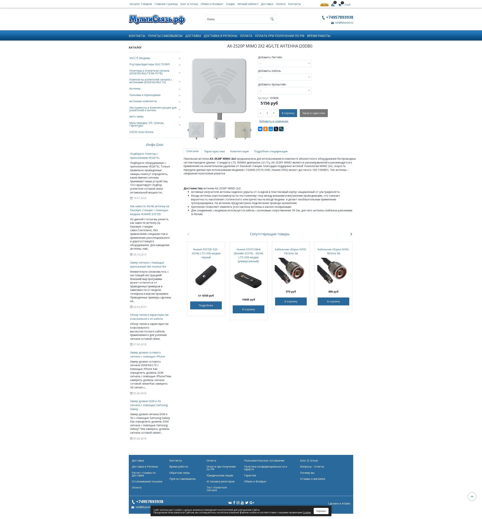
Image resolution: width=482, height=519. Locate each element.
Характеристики (214, 151)
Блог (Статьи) (189, 4)
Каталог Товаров (141, 4)
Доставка (267, 4)
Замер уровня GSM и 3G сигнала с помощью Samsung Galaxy (149, 405)
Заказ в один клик (313, 113)
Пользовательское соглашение (264, 460)
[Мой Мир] (270, 129)
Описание (192, 151)
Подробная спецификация (271, 151)
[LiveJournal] (281, 129)
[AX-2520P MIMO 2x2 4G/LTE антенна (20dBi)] (219, 86)
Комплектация (239, 151)
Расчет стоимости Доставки (144, 474)
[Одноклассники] (265, 129)
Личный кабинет (247, 4)
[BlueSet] (157, 18)
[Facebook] (234, 502)
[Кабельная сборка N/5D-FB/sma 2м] (291, 271)
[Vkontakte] (230, 502)
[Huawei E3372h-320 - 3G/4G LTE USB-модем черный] (206, 275)
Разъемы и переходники (144, 95)
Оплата (280, 4)
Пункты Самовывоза (165, 36)
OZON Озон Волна (141, 132)
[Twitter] (246, 502)
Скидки (230, 4)
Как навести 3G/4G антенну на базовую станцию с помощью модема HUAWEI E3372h (149, 210)
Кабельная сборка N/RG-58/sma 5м (333, 251)
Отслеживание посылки (147, 481)
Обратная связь (179, 473)
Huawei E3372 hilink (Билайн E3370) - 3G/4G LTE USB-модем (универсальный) (248, 255)
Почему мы (307, 473)
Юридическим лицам (220, 475)
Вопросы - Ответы (312, 466)
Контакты (294, 4)
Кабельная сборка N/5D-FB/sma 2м (291, 251)
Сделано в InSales (339, 503)
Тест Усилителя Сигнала (217, 489)
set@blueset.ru (343, 22)
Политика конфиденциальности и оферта (265, 468)
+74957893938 (339, 17)
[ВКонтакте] (260, 129)
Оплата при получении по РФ (279, 36)
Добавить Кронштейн (272, 84)
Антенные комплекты (143, 101)
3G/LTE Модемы (139, 58)
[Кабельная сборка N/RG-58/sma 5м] (333, 271)
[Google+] (252, 502)
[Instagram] (237, 502)
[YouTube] (242, 502)
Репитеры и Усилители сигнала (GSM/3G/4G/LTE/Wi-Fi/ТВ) (149, 72)
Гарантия (250, 475)
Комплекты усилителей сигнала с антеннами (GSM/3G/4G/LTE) (150, 81)
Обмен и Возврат (212, 4)
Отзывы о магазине (312, 479)
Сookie (307, 512)
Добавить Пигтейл (270, 57)
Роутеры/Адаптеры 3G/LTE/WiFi (149, 64)
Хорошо (321, 511)
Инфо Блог (155, 144)
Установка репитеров (221, 481)
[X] (276, 129)
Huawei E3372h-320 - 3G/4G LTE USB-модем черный (206, 253)
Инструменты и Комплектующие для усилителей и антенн (152, 109)
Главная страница (166, 4)
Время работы (318, 36)
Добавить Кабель (269, 71)
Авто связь (136, 116)
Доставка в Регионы (220, 36)
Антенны (134, 88)
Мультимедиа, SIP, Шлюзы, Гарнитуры (146, 124)
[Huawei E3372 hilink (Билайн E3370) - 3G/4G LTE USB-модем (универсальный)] (248, 279)
